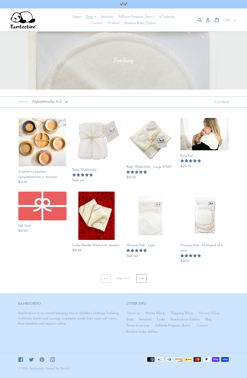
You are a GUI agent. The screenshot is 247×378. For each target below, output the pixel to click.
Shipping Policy (182, 313)
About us (133, 313)
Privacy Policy (209, 313)
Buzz (129, 319)
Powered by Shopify (57, 368)
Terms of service (137, 325)
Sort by (22, 102)
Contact (202, 325)
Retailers (145, 319)
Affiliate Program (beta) (173, 325)
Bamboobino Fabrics (185, 319)
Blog (209, 319)
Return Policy (155, 313)
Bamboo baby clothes (141, 332)
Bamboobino (37, 368)
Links (161, 319)
